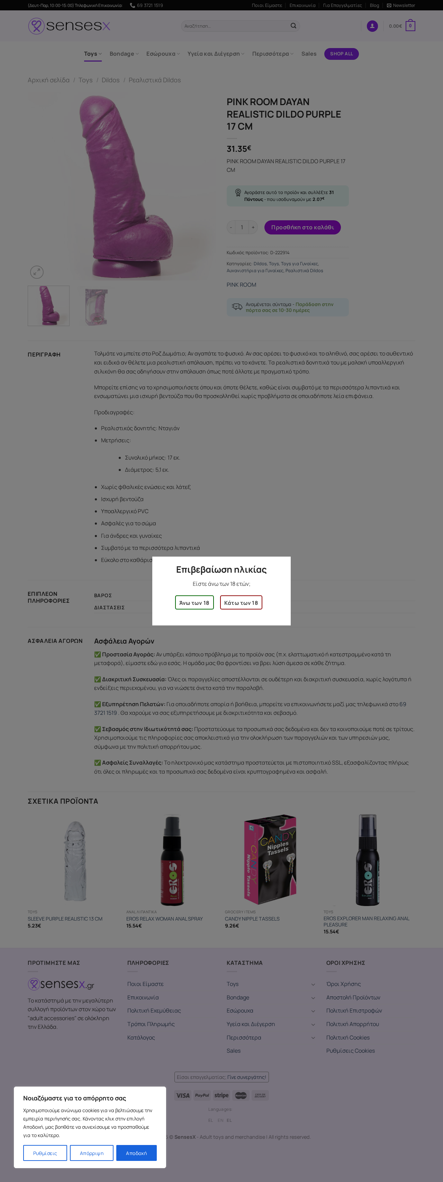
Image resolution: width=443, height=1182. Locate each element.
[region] (90, 1127)
